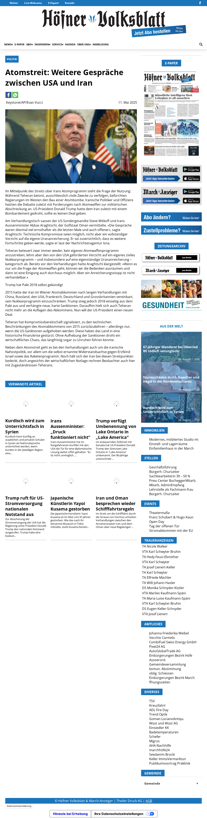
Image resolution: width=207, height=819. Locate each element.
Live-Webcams (33, 3)
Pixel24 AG (157, 646)
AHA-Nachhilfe (160, 745)
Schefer (155, 736)
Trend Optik (158, 714)
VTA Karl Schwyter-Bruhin (161, 603)
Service (57, 44)
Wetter (14, 3)
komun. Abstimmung (165, 669)
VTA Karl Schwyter (156, 562)
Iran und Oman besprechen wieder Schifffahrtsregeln (116, 503)
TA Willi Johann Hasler (158, 583)
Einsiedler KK (159, 727)
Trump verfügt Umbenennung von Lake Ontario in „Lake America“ (116, 429)
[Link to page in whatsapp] (15, 95)
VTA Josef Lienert (155, 614)
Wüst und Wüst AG (163, 723)
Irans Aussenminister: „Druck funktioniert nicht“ (70, 429)
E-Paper (52, 3)
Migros (154, 741)
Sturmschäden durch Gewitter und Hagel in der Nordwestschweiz (171, 379)
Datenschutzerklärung (19, 806)
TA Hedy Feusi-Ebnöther (160, 557)
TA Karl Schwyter (155, 572)
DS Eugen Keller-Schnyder (162, 608)
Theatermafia (159, 513)
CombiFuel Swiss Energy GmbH (172, 642)
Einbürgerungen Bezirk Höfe (170, 655)
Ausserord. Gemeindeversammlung (167, 662)
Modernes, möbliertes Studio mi (173, 439)
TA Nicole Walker (155, 546)
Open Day (156, 521)
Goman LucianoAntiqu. (166, 719)
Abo (29, 44)
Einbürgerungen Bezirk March (172, 677)
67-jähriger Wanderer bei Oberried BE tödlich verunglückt (170, 349)
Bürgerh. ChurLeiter (164, 471)
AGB (149, 801)
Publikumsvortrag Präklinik (169, 763)
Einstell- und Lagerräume (168, 444)
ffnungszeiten (159, 682)
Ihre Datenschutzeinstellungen (118, 814)
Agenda (70, 44)
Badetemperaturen (163, 732)
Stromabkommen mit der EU (171, 530)
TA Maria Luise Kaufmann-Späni (166, 598)
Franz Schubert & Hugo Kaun (171, 517)
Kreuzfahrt (157, 705)
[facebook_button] (200, 3)
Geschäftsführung (163, 467)
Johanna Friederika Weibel (169, 633)
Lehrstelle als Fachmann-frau (171, 489)
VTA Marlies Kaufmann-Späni (164, 593)
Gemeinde (171, 783)
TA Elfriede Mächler (156, 577)
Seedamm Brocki (162, 754)
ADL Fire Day (158, 710)
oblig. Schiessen (161, 673)
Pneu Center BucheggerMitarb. (172, 480)
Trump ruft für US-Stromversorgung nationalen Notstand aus (24, 506)
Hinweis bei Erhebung (70, 814)
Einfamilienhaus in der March (171, 448)
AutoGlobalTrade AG (165, 651)
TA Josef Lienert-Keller (158, 567)
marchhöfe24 (159, 750)
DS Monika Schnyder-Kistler (163, 588)
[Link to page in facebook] (8, 95)
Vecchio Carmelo (162, 637)
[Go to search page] (201, 44)
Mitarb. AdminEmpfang (166, 485)
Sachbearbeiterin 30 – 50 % (169, 476)
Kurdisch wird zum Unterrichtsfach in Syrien (24, 426)
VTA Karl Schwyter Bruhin (161, 551)
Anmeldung (101, 44)
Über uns (83, 44)
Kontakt (69, 3)
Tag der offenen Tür (164, 526)
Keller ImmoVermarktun (167, 759)
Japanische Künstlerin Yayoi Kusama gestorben (70, 503)
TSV (152, 701)
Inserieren (42, 44)
